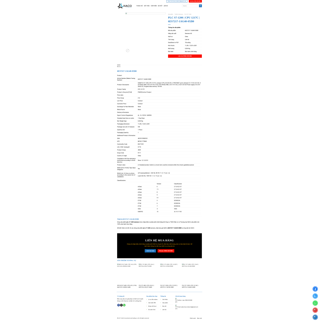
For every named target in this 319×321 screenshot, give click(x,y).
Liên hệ (164, 309)
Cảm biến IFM (152, 303)
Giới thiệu (165, 299)
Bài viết (164, 306)
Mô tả (118, 66)
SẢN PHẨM (154, 5)
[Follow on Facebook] (118, 305)
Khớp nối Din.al (152, 306)
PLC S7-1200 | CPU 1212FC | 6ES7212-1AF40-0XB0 (168, 286)
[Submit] (200, 5)
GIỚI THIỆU (147, 5)
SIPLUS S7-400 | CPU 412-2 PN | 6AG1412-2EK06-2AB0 (127, 286)
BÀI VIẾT (160, 5)
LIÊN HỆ (166, 5)
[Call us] (124, 305)
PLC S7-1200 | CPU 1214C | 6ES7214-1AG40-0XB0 (190, 286)
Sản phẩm (170, 14)
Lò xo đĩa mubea (152, 299)
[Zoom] (127, 50)
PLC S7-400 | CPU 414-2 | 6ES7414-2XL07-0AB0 (146, 286)
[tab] (118, 66)
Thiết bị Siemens (179, 14)
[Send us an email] (121, 305)
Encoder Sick (151, 309)
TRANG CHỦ (139, 5)
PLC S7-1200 (188, 14)
